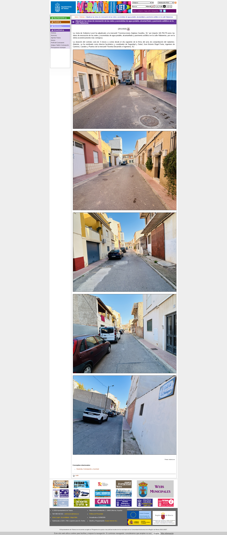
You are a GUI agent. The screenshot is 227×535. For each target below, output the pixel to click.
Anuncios (54, 35)
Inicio (76, 17)
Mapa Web (73, 517)
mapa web (147, 11)
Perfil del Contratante (57, 42)
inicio (134, 11)
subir (77, 475)
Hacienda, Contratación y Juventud (87, 469)
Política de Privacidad (96, 514)
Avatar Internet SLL (111, 521)
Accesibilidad (65, 517)
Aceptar (156, 533)
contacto (140, 11)
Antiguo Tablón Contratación (60, 45)
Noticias (53, 33)
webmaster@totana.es (72, 514)
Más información (167, 533)
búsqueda (155, 11)
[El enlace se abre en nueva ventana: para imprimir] (128, 29)
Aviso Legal (56, 517)
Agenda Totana (56, 38)
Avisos (53, 40)
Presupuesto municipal (58, 47)
